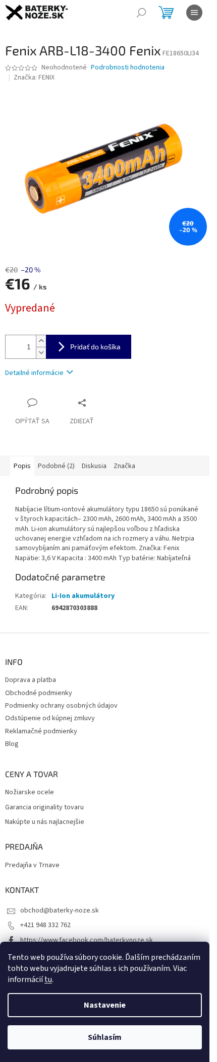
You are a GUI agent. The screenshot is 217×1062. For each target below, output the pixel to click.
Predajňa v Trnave (32, 865)
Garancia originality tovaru (44, 807)
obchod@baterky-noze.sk (59, 910)
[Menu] (194, 13)
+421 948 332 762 (45, 925)
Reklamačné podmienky (41, 731)
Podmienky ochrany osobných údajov (61, 706)
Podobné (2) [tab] (56, 466)
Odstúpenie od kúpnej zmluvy (50, 718)
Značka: (34, 77)
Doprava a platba (30, 680)
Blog (12, 744)
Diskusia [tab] (94, 466)
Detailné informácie (34, 373)
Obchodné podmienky (38, 693)
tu (48, 979)
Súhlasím (105, 1037)
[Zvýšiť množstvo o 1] (41, 341)
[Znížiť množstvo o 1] (41, 352)
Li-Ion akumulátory (83, 596)
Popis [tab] (22, 466)
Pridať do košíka (95, 346)
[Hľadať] (141, 13)
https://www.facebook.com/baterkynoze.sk (86, 940)
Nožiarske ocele (29, 792)
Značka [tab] (124, 466)
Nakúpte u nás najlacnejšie (44, 822)
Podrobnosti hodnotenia (128, 67)
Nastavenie (105, 1005)
